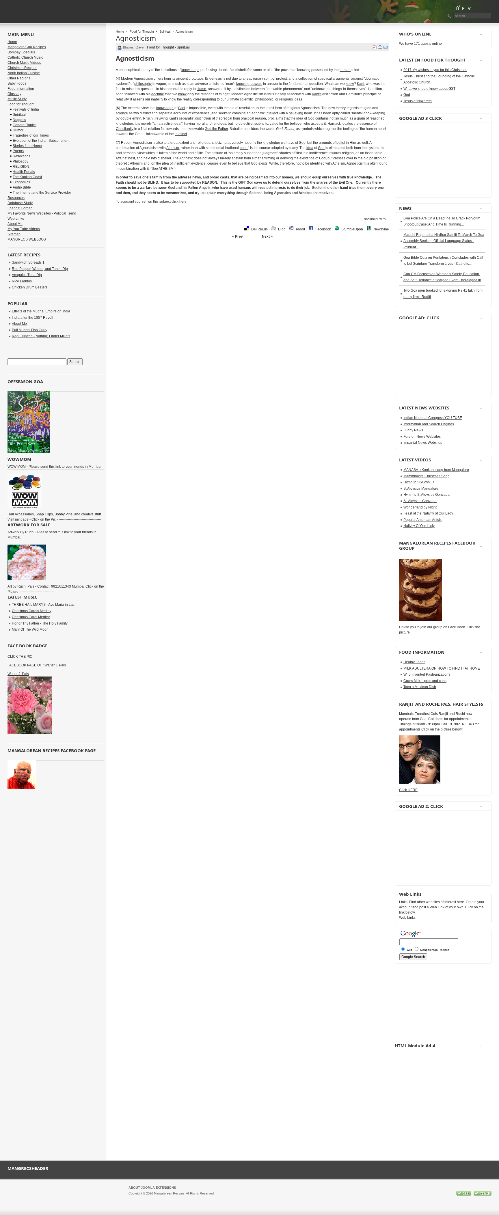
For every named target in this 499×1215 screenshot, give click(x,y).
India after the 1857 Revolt (32, 318)
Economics (21, 182)
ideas (298, 99)
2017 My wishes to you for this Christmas (435, 70)
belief (340, 143)
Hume (201, 89)
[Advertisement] (416, 160)
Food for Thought (142, 31)
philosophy (143, 84)
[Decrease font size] (469, 7)
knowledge (190, 70)
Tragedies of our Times (31, 135)
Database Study (20, 203)
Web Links (16, 219)
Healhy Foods (414, 662)
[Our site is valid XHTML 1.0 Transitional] (482, 1194)
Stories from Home (27, 146)
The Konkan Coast (27, 177)
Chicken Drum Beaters (29, 287)
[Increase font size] (458, 7)
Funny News (413, 430)
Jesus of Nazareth (417, 101)
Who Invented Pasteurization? (426, 674)
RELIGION (21, 167)
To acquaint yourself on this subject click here (151, 202)
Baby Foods (17, 83)
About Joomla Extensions (152, 1187)
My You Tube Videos (24, 229)
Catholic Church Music (25, 57)
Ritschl (148, 118)
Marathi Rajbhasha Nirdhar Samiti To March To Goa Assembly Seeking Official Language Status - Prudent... (443, 241)
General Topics (24, 125)
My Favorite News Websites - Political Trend (42, 213)
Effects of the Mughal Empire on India (41, 311)
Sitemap (14, 234)
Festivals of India (26, 109)
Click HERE (408, 790)
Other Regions (19, 78)
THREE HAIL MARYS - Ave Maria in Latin (44, 605)
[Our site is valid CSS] (464, 1194)
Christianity (124, 129)
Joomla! (134, 1198)
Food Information (21, 89)
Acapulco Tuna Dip (27, 275)
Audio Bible (22, 187)
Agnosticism (136, 38)
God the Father (216, 129)
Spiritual (164, 31)
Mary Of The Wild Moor (30, 629)
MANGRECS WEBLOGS (27, 239)
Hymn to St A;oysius (418, 482)
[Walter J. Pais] (30, 733)
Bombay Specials (21, 52)
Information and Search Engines (428, 424)
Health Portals (24, 172)
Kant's (316, 94)
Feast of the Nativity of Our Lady (428, 513)
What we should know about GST (429, 89)
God (181, 108)
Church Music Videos (24, 63)
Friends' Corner (20, 208)
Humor (18, 130)
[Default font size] (463, 7)
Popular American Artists (422, 520)
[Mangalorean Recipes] (39, 11)
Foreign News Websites (422, 437)
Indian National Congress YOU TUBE (432, 418)
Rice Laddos (22, 281)
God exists (259, 163)
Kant (360, 84)
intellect (272, 113)
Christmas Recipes (22, 68)
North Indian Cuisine (24, 73)
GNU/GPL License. (205, 1198)
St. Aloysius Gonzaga (420, 501)
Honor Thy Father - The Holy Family (40, 623)
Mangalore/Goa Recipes (27, 47)
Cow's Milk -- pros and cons (424, 681)
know (350, 84)
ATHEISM (166, 169)
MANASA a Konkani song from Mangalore (436, 470)
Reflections (21, 156)
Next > (267, 236)
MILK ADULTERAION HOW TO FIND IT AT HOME (441, 668)
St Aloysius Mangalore (420, 489)
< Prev (237, 236)
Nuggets (19, 120)
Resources (16, 198)
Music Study (17, 99)
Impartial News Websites (422, 443)
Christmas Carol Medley (31, 617)
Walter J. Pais (18, 674)
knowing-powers (249, 84)
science (122, 113)
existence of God (312, 158)
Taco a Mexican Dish (419, 687)
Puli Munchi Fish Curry (29, 330)
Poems (18, 151)
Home (120, 31)
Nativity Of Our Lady (419, 526)
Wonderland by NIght (420, 507)
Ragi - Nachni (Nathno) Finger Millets (41, 336)
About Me (15, 224)
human (345, 70)
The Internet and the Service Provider (42, 193)
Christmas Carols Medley (31, 611)
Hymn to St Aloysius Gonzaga (426, 495)
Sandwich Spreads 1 (28, 262)
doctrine (157, 94)
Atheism (172, 148)
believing (296, 113)
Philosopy (20, 161)
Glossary (14, 94)
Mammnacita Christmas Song (426, 476)
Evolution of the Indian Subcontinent (41, 141)
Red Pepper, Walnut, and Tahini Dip (40, 269)
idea (299, 118)
